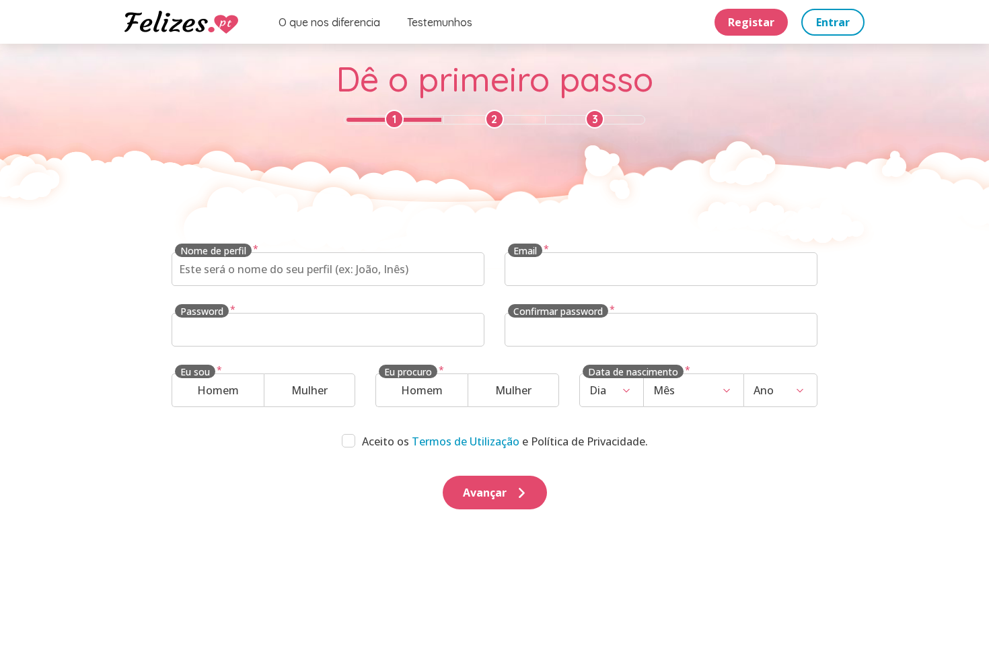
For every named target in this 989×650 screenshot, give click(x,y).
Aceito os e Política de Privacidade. (505, 441)
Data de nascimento (633, 371)
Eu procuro (408, 371)
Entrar (833, 22)
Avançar (485, 492)
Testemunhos (439, 22)
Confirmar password (558, 311)
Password (201, 311)
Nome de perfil (213, 250)
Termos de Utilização (465, 441)
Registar (751, 22)
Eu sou (195, 371)
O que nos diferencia (329, 22)
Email (525, 250)
